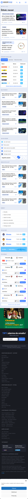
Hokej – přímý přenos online (8, 416)
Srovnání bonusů (7, 151)
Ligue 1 (3, 402)
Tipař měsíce (12, 249)
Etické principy (13, 478)
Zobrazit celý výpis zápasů (14, 304)
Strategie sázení (7, 154)
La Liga (3, 399)
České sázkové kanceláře (9, 148)
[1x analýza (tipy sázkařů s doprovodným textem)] (25, 270)
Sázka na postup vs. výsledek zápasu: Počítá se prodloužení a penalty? (9, 120)
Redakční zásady (20, 478)
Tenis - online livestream (7, 421)
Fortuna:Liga (4, 403)
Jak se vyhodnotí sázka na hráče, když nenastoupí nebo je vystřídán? (9, 129)
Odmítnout (14, 492)
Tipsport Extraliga (6, 362)
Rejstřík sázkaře (6, 157)
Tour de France (5, 373)
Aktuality (4, 27)
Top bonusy (5, 442)
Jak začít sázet (7, 141)
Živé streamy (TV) (6, 438)
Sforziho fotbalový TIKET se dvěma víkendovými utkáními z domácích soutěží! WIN (9, 103)
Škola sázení (6, 144)
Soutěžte (4, 249)
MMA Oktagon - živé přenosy (8, 422)
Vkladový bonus (18, 445)
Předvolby (14, 495)
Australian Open (5, 363)
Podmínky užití (7, 478)
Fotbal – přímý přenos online (8, 414)
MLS (3, 372)
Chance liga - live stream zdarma (9, 419)
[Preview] (25, 261)
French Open (4, 367)
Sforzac (8, 234)
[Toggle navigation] (25, 2)
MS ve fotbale (5, 387)
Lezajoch (5, 22)
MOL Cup (4, 407)
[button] (26, 480)
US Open (4, 368)
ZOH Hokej (4, 355)
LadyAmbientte (6, 37)
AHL (2, 360)
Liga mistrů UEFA (5, 394)
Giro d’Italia (4, 376)
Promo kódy (4, 436)
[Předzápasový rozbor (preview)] (25, 261)
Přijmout (14, 488)
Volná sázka (5, 445)
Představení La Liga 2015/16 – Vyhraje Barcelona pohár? (7, 47)
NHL (3, 359)
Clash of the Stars (6, 381)
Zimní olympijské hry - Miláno (8, 412)
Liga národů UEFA (6, 392)
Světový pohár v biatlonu (7, 378)
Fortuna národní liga (6, 405)
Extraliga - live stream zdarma (8, 417)
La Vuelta (4, 375)
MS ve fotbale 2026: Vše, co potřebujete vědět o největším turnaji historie (8, 18)
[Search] (17, 2)
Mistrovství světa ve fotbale (7, 13)
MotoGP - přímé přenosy (7, 425)
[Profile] (20, 2)
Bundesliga (4, 397)
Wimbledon (4, 365)
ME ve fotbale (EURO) (6, 389)
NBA (3, 370)
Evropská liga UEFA (6, 390)
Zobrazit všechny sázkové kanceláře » (14, 86)
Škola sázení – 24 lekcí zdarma (8, 433)
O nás (3, 472)
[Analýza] (25, 270)
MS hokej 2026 (5, 357)
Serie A (3, 400)
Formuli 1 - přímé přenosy (7, 424)
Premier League (5, 395)
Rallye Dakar (4, 380)
